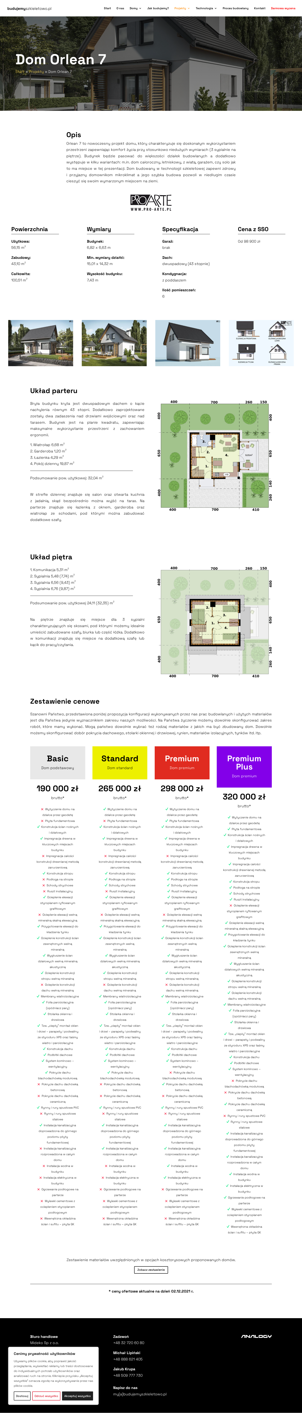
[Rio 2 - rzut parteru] (215, 455)
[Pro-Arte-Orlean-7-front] (40, 364)
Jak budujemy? (158, 8)
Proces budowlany (236, 8)
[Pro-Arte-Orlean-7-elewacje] (261, 364)
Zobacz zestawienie (151, 1270)
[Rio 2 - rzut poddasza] (215, 622)
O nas (120, 8)
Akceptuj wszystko (77, 1396)
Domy (134, 8)
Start (107, 8)
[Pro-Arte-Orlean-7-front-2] (187, 364)
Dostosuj (22, 1396)
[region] (53, 1376)
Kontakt (259, 8)
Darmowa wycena (283, 8)
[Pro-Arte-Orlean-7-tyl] (114, 364)
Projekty (180, 8)
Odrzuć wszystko (46, 1396)
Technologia (204, 8)
